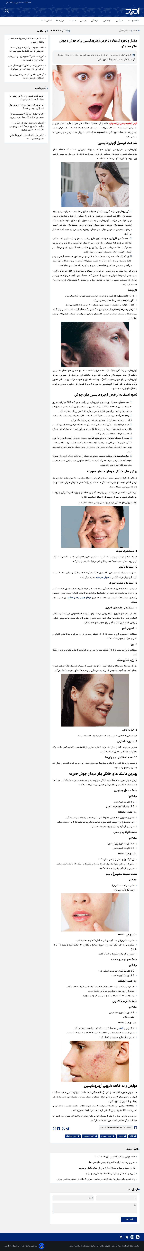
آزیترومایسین (88, 1136)
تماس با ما (46, 20)
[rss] (138, 1237)
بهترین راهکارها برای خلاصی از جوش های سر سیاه (111, 1162)
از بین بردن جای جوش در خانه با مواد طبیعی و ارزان (110, 1173)
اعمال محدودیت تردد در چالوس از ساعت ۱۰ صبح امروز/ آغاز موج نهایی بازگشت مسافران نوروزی (26, 126)
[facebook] (58, 1127)
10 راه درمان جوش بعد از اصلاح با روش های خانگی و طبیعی (106, 1168)
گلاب (121, 1028)
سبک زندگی (124, 31)
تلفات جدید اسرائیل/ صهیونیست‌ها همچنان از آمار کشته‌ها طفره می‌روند (26, 49)
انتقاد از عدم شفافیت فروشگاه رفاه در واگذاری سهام (26, 40)
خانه (135, 31)
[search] (6, 11)
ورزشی (83, 20)
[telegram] (67, 1127)
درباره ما (60, 20)
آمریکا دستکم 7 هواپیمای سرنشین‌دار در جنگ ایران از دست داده (25, 58)
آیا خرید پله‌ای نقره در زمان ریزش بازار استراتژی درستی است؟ (26, 76)
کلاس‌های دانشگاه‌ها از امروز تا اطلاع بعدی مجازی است (27, 137)
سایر (74, 20)
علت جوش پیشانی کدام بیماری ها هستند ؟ (115, 1156)
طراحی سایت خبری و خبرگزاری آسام (21, 1246)
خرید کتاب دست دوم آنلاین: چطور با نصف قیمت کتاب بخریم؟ (27, 97)
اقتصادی (135, 20)
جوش (120, 1136)
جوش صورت (106, 1136)
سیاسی (120, 20)
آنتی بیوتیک (71, 1136)
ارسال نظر (129, 1219)
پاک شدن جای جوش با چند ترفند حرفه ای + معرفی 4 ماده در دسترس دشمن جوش (96, 1179)
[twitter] (63, 1127)
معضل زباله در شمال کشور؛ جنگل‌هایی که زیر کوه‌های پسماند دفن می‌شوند (26, 67)
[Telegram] (126, 1237)
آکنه (131, 1136)
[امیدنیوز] (132, 11)
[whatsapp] (54, 1127)
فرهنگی (95, 20)
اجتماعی (107, 20)
